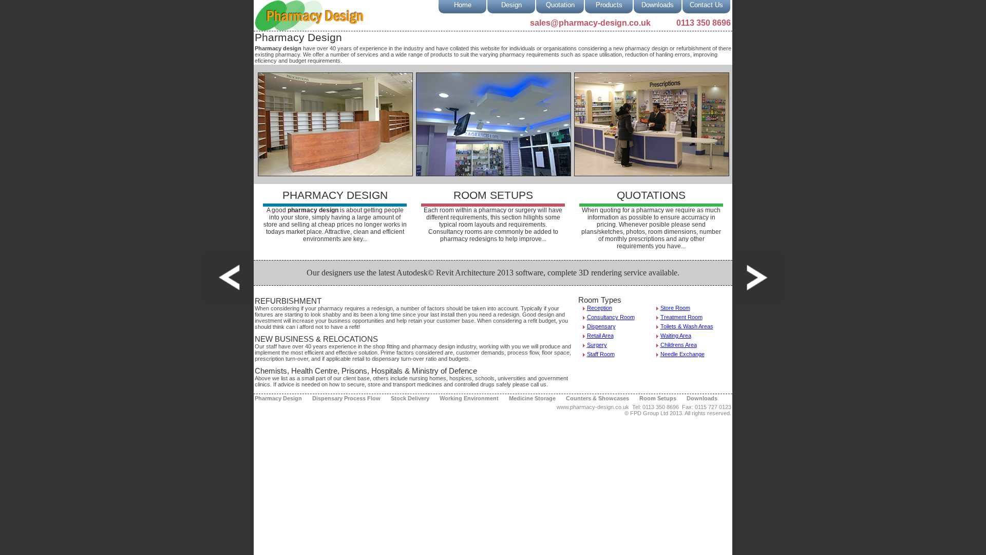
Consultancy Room (611, 317)
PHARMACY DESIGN (335, 195)
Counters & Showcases (597, 398)
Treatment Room (681, 317)
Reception (599, 308)
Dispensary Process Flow (346, 398)
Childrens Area (678, 345)
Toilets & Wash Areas (686, 326)
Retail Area (600, 335)
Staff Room (601, 354)
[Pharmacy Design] (757, 277)
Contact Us (706, 5)
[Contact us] (228, 277)
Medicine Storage (532, 398)
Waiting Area (675, 335)
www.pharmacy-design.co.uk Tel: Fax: (644, 407)
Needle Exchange (682, 354)
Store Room (675, 308)
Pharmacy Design (278, 398)
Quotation (560, 5)
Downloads (657, 5)
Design (511, 5)
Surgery (597, 345)
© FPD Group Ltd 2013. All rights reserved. (677, 413)
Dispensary (601, 326)
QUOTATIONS (651, 195)
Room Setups (657, 398)
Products (609, 5)
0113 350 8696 (703, 22)
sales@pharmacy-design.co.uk (590, 22)
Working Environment (469, 398)
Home (462, 5)
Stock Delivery (410, 398)
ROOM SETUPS (493, 195)
